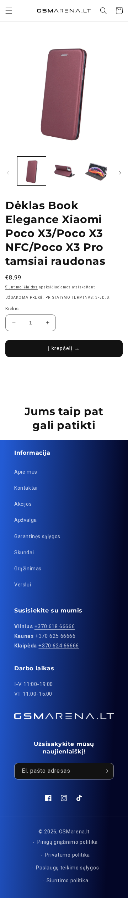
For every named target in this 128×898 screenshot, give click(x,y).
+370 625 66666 (55, 636)
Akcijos (23, 504)
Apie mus (25, 472)
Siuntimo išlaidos (21, 287)
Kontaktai (25, 488)
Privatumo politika (67, 855)
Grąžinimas (28, 568)
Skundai (24, 552)
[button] (9, 11)
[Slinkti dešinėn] (120, 173)
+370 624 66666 (58, 645)
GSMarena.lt (74, 831)
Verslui (22, 584)
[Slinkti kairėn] (8, 173)
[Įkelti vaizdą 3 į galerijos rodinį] (96, 171)
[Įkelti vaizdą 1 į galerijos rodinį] (31, 171)
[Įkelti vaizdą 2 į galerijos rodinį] (63, 171)
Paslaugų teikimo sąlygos (67, 868)
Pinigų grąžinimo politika (67, 842)
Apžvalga (25, 520)
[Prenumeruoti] (105, 771)
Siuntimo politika (67, 880)
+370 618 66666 (54, 626)
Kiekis (11, 308)
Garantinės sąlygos (37, 536)
